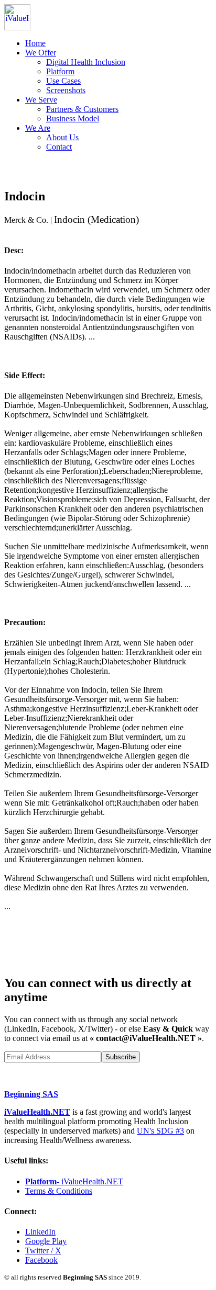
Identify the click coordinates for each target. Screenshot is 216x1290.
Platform (60, 71)
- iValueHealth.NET (74, 1181)
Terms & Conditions (58, 1190)
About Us (62, 137)
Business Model (72, 118)
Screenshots (65, 90)
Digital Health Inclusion (85, 62)
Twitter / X (43, 1250)
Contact (59, 146)
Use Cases (63, 80)
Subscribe (120, 1057)
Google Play (46, 1241)
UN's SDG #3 (160, 1130)
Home (35, 43)
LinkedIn (40, 1231)
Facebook (41, 1259)
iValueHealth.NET (37, 1111)
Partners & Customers (82, 109)
